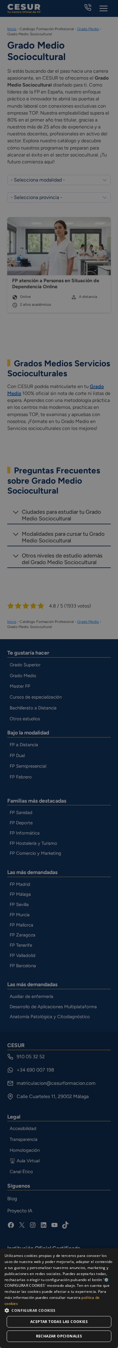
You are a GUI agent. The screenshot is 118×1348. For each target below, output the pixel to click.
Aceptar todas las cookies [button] (59, 1321)
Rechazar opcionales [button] (59, 1336)
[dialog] (59, 1298)
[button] (59, 1310)
